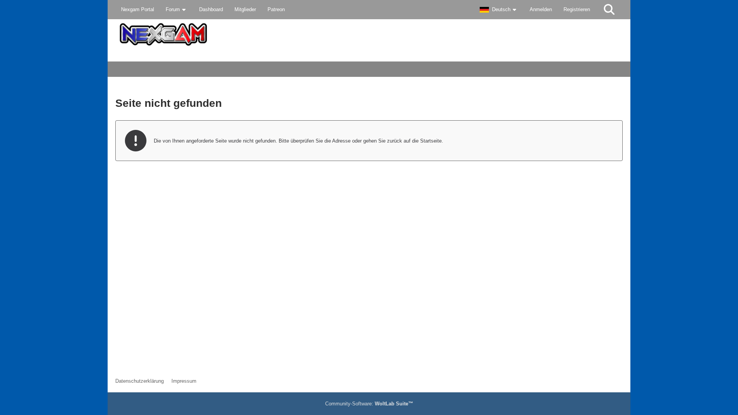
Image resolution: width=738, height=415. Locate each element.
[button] (499, 9)
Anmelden (541, 9)
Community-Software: (369, 404)
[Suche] (609, 9)
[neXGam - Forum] (369, 34)
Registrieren (576, 9)
